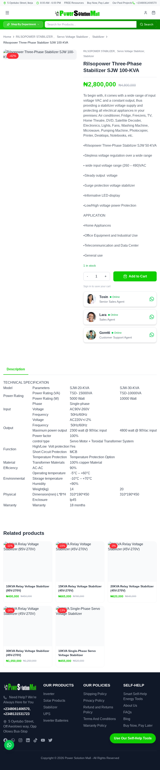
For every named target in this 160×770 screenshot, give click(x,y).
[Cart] (153, 13)
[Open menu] (7, 13)
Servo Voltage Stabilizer (72, 36)
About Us (130, 705)
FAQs (127, 712)
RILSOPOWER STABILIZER (34, 36)
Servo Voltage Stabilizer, (131, 51)
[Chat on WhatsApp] (9, 745)
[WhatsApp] (13, 740)
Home (7, 36)
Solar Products (54, 700)
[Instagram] (20, 740)
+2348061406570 (146, 2)
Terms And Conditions (99, 719)
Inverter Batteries (55, 720)
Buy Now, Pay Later (98, 2)
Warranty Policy (94, 725)
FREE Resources (74, 2)
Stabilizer (98, 36)
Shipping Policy (95, 694)
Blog (126, 719)
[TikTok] (35, 740)
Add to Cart (138, 276)
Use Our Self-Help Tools (133, 738)
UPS (46, 714)
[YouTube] (43, 740)
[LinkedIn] (28, 740)
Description (16, 369)
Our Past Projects (122, 2)
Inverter (48, 694)
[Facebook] (5, 740)
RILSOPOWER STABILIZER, (99, 51)
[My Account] (145, 13)
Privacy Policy (93, 700)
